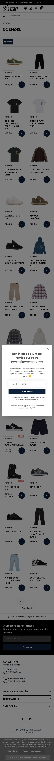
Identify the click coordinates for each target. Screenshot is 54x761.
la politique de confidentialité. (27, 400)
